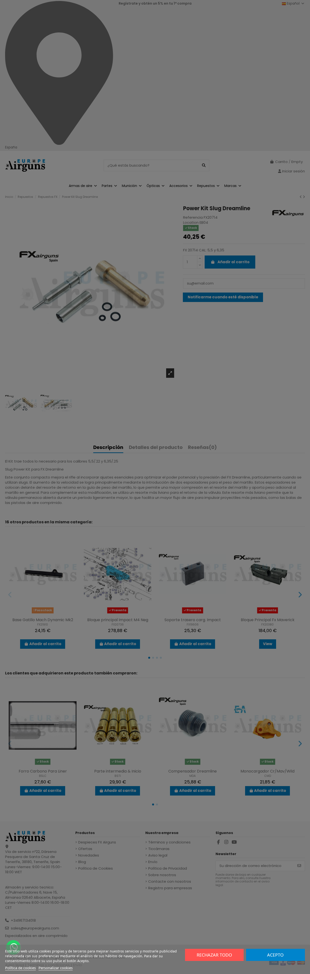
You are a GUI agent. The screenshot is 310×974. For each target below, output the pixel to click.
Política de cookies (20, 967)
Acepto (275, 955)
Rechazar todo (214, 955)
